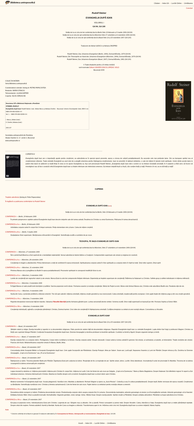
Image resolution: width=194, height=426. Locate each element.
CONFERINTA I (10, 326)
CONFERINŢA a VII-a (12, 299)
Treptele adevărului (12, 197)
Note (7, 410)
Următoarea (188, 3)
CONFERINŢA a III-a (12, 232)
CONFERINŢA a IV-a (12, 275)
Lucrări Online (176, 3)
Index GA (165, 3)
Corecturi (189, 8)
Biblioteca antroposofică (22, 2)
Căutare (157, 3)
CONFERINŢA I (10, 216)
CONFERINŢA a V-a (12, 283)
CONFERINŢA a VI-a (12, 291)
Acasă (80, 423)
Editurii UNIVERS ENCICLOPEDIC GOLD (104, 67)
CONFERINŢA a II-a (12, 224)
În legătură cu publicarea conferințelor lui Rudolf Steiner (25, 201)
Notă (109, 206)
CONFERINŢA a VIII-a (13, 306)
